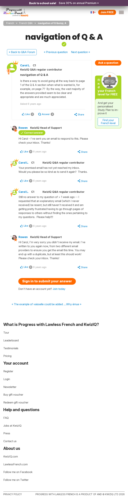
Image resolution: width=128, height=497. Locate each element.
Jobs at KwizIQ (12, 425)
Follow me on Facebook (17, 472)
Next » (80, 52)
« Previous (56, 52)
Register (8, 371)
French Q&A (25, 23)
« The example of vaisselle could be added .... (39, 304)
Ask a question (108, 62)
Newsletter (9, 387)
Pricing (7, 356)
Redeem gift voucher (15, 402)
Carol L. (25, 65)
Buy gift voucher (13, 394)
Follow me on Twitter (15, 479)
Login (6, 379)
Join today (59, 289)
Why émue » (73, 304)
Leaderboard (11, 340)
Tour (6, 332)
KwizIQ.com (10, 456)
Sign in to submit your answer (47, 281)
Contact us (9, 441)
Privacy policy (12, 494)
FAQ (6, 417)
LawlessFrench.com (15, 464)
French (10, 23)
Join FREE (107, 12)
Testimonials (10, 348)
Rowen (23, 127)
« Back (22, 52)
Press (6, 433)
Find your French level (108, 121)
